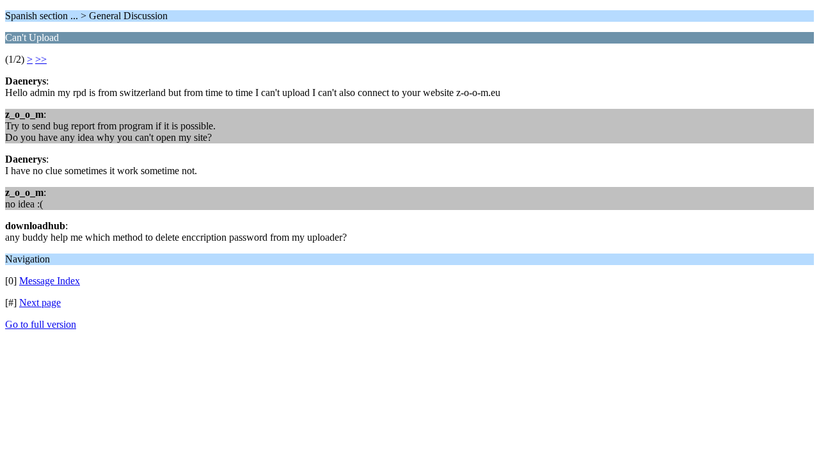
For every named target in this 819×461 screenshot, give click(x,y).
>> (41, 59)
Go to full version (40, 324)
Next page (40, 302)
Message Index (49, 280)
